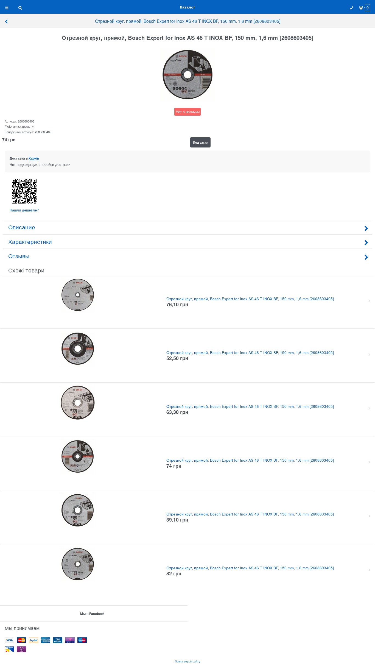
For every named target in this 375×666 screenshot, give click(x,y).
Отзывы (18, 256)
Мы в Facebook (92, 613)
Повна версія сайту (187, 661)
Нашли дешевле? (24, 210)
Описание (21, 227)
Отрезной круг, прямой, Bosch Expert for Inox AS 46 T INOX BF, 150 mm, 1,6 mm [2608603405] (187, 21)
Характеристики (30, 241)
